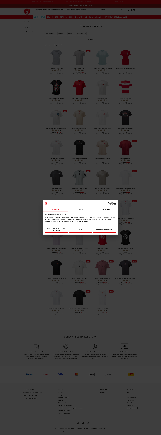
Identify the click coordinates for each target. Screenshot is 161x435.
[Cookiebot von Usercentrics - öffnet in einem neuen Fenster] (109, 203)
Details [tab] (80, 209)
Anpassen (79, 229)
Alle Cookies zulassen (104, 229)
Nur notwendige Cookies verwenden (56, 229)
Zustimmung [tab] (55, 209)
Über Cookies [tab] (106, 209)
